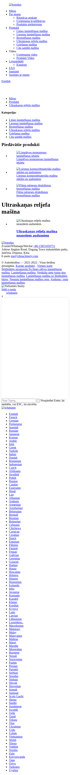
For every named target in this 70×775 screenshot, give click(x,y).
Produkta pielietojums (29, 24)
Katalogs (21, 64)
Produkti (14, 27)
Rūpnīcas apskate (26, 17)
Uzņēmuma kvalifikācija (30, 21)
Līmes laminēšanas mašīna (32, 31)
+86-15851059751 (44, 246)
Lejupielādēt (16, 61)
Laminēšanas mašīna (23, 272)
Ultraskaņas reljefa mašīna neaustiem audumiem (36, 233)
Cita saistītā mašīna (27, 47)
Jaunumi (14, 71)
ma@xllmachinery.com (24, 256)
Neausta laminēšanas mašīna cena (29, 279)
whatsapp (11, 292)
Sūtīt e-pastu (8, 289)
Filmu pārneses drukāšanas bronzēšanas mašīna (32, 193)
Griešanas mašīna (26, 44)
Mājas (12, 11)
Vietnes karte (44, 265)
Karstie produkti (25, 265)
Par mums (15, 14)
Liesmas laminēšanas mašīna (33, 34)
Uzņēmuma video (26, 54)
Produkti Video (25, 58)
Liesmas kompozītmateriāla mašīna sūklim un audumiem (36, 177)
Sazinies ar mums (19, 74)
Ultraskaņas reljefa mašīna (31, 41)
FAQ (12, 68)
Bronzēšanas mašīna (28, 37)
